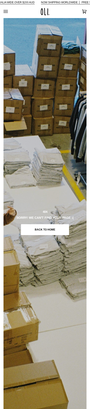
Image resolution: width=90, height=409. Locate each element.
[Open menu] (10, 11)
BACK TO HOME (45, 229)
